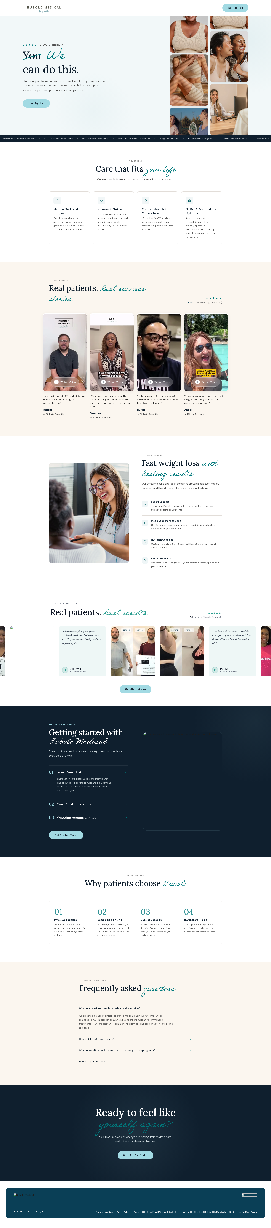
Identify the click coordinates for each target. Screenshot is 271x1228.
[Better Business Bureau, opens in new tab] (249, 1195)
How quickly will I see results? (96, 1039)
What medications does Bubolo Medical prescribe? (109, 1008)
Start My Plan (36, 103)
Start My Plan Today (135, 1155)
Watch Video (68, 382)
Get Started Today (66, 835)
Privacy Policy (123, 1212)
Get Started (235, 7)
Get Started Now (135, 689)
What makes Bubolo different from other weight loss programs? (117, 1050)
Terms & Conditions (104, 1212)
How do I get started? (92, 1061)
